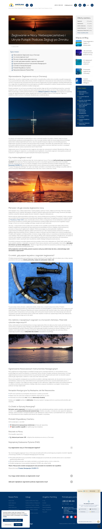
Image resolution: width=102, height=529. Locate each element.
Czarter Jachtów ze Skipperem (33, 503)
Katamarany (11, 505)
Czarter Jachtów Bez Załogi (32, 500)
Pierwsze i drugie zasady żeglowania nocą (25, 59)
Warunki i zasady (71, 523)
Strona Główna (11, 8)
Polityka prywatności (63, 523)
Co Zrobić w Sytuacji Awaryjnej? (22, 66)
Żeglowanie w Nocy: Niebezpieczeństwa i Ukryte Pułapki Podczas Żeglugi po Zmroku (35, 8)
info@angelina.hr (69, 5)
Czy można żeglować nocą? (21, 57)
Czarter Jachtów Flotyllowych (33, 507)
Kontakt (44, 503)
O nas (43, 500)
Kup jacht (44, 511)
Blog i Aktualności (46, 509)
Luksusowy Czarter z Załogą (32, 505)
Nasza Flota (11, 500)
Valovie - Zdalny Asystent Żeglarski (32, 510)
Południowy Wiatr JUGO (17, 220)
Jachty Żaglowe (12, 503)
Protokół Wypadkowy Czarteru (22, 68)
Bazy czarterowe (46, 505)
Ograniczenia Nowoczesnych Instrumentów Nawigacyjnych (29, 63)
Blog (16, 8)
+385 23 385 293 (68, 501)
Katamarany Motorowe (13, 509)
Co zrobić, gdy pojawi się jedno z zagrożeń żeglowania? (28, 61)
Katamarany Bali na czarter (32, 513)
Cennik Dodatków (46, 507)
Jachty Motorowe (12, 507)
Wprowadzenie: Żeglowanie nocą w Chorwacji (26, 55)
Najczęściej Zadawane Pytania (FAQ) (23, 70)
